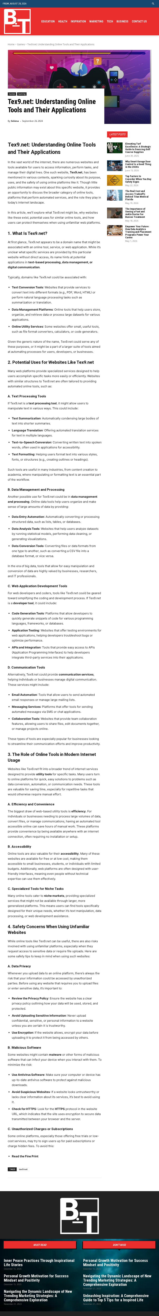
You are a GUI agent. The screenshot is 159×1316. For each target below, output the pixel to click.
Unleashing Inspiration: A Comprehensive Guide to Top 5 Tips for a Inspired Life (116, 1297)
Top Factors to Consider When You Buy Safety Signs (138, 179)
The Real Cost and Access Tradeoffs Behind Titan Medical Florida (137, 195)
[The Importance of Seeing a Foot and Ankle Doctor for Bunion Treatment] (115, 213)
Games (21, 44)
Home (11, 44)
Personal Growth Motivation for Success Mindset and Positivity (36, 1278)
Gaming (21, 94)
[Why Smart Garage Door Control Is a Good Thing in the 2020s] (115, 165)
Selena (15, 120)
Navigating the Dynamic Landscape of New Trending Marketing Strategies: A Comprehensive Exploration (38, 1295)
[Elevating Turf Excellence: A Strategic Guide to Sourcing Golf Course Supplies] (115, 147)
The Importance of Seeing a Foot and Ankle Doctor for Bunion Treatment (135, 213)
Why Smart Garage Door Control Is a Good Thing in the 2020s (138, 164)
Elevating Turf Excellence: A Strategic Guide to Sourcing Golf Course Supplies (138, 147)
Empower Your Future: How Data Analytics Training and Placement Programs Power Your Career (138, 232)
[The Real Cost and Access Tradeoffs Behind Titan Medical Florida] (115, 195)
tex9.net (23, 1169)
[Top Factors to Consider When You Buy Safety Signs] (115, 180)
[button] (153, 4)
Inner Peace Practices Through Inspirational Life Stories (39, 1262)
